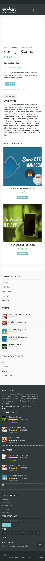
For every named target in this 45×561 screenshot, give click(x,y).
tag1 (4, 533)
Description (10, 96)
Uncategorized (7, 375)
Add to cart (10, 84)
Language (5, 296)
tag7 (4, 537)
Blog (31, 557)
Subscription (7, 371)
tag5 (30, 533)
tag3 (17, 533)
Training (5, 283)
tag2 (10, 533)
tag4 (24, 533)
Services (24, 557)
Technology (6, 287)
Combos (5, 367)
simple (24, 90)
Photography (7, 291)
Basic (12, 90)
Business (5, 300)
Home (11, 557)
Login (39, 2)
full (19, 90)
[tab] (10, 96)
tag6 (37, 533)
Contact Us (39, 557)
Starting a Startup (15, 67)
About (17, 557)
